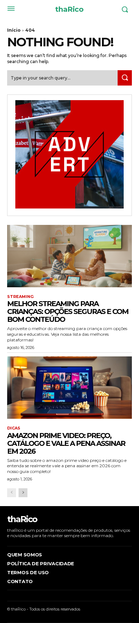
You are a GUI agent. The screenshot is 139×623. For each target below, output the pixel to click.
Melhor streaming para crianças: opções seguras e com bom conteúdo (67, 311)
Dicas (13, 428)
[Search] (125, 78)
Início (14, 30)
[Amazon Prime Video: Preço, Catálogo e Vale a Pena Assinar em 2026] (69, 387)
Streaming (20, 296)
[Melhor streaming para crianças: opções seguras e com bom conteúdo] (69, 256)
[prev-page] (11, 492)
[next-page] (23, 492)
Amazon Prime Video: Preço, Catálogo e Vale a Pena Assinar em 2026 (66, 443)
